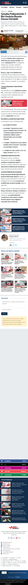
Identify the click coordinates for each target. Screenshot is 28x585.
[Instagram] (14, 538)
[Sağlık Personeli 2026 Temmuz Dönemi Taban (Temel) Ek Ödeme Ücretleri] (21, 284)
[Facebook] (13, 245)
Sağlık (3, 562)
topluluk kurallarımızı (15, 318)
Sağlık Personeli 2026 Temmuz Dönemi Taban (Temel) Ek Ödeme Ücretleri (20, 290)
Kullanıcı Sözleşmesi (13, 564)
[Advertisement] (14, 394)
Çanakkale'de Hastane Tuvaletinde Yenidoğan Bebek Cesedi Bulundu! (6, 290)
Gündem (11, 7)
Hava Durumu (6, 544)
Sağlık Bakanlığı (13, 559)
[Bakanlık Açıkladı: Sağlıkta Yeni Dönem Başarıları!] (21, 256)
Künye (14, 562)
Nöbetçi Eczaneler (7, 542)
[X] (11, 538)
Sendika (24, 560)
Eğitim (9, 562)
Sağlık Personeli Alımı (7, 560)
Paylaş (4, 51)
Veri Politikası (17, 565)
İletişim (4, 564)
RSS (5, 572)
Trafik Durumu (6, 547)
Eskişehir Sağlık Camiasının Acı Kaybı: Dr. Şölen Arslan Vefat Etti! (7, 262)
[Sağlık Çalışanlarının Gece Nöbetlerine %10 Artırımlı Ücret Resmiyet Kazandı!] (7, 269)
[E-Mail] (10, 245)
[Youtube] (17, 538)
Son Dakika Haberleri (8, 552)
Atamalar (18, 7)
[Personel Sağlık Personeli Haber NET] (6, 2)
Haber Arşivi (6, 553)
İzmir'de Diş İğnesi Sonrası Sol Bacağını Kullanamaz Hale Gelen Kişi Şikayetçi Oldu (20, 276)
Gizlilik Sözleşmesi (6, 565)
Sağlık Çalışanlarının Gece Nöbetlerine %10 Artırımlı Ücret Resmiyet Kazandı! (7, 276)
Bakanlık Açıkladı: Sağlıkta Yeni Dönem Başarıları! (19, 262)
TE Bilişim (17, 577)
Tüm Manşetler (6, 550)
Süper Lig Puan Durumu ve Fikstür (11, 548)
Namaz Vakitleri (7, 545)
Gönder (4, 313)
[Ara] (23, 2)
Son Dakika (4, 7)
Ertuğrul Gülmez (13, 236)
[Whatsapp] (19, 538)
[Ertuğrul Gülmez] (4, 237)
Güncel (19, 557)
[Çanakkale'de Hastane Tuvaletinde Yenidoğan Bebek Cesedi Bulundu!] (7, 284)
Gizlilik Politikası (22, 562)
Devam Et (11, 242)
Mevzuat (17, 560)
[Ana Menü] (25, 2)
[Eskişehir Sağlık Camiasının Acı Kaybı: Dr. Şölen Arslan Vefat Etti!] (7, 256)
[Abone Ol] (26, 52)
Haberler (3, 11)
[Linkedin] (16, 245)
